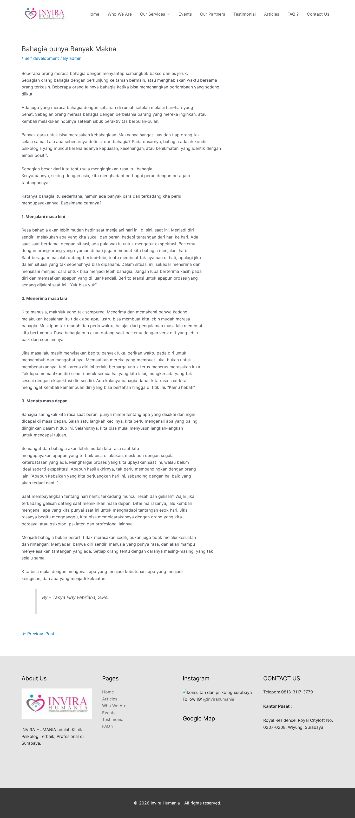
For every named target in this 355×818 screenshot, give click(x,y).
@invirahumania (218, 699)
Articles (271, 14)
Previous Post (38, 633)
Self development (41, 58)
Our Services (152, 14)
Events (185, 14)
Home (93, 14)
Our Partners (212, 14)
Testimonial (244, 14)
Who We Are (120, 14)
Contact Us (318, 14)
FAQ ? (293, 14)
